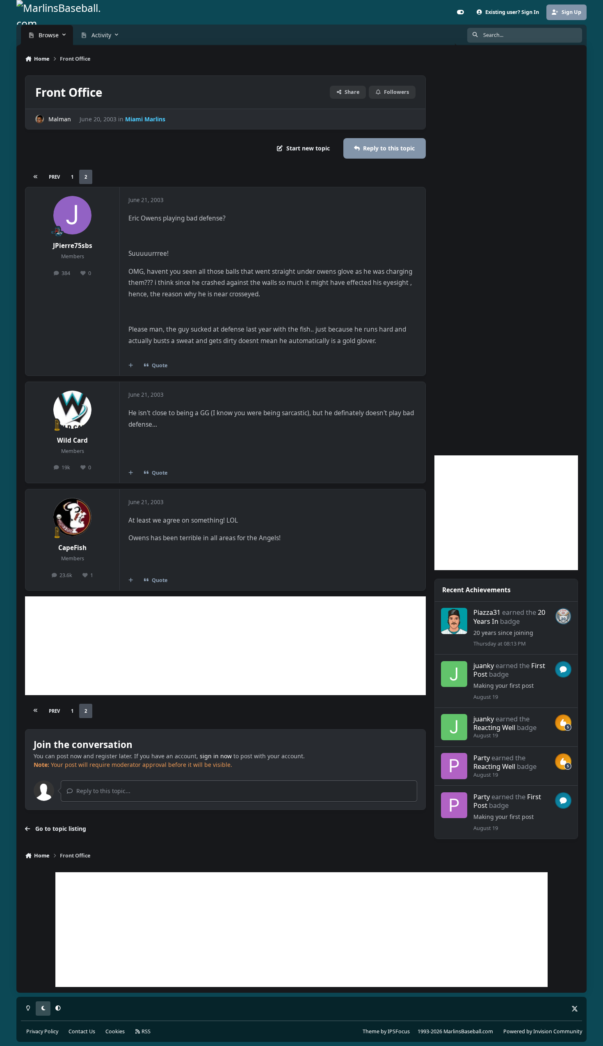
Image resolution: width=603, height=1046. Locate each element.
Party (481, 757)
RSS (145, 1031)
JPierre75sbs (72, 245)
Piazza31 (486, 612)
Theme (371, 1031)
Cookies (115, 1031)
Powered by (542, 1031)
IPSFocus (399, 1031)
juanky (483, 665)
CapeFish (72, 547)
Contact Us (82, 1031)
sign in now (216, 756)
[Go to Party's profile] (454, 766)
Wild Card (72, 440)
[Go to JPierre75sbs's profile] (72, 215)
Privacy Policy (42, 1031)
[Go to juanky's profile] (454, 674)
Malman (59, 119)
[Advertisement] (225, 645)
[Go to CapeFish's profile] (72, 517)
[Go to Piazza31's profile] (454, 621)
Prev (54, 177)
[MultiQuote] (131, 365)
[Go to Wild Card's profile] (72, 410)
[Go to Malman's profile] (39, 119)
